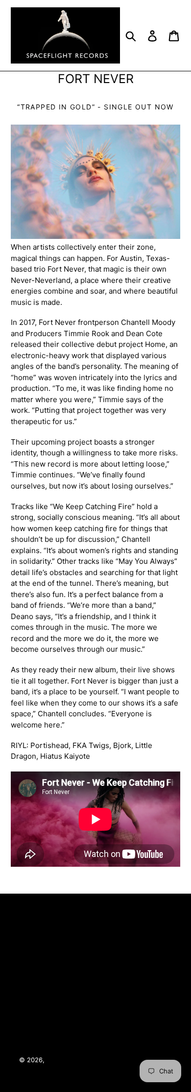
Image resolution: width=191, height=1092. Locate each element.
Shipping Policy (95, 1040)
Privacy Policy (94, 961)
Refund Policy (94, 1014)
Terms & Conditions (94, 935)
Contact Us (94, 987)
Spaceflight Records (77, 1060)
